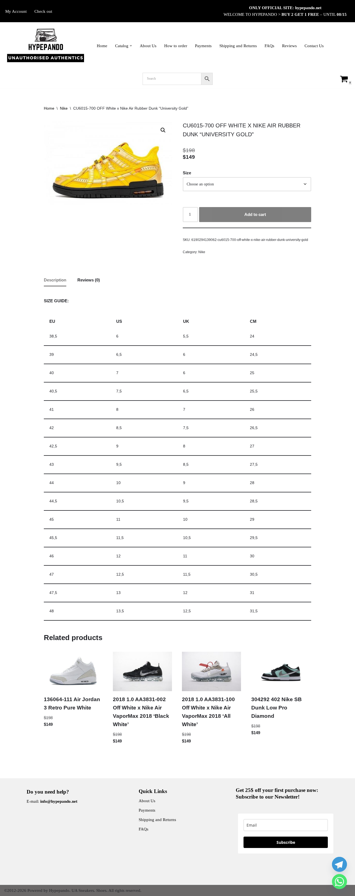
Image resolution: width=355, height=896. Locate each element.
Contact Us (314, 46)
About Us (148, 46)
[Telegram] (339, 864)
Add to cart (255, 214)
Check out (43, 11)
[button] (131, 46)
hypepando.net (308, 8)
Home (102, 46)
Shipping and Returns (238, 46)
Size (187, 172)
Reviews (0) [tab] (88, 280)
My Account (16, 11)
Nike (64, 108)
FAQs (269, 46)
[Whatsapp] (339, 881)
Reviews (289, 46)
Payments (203, 46)
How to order (175, 46)
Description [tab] (55, 280)
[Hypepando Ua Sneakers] (45, 45)
